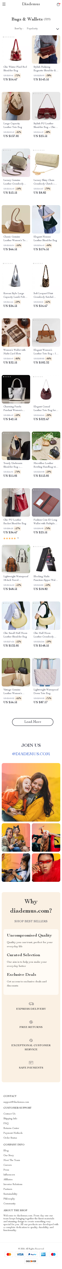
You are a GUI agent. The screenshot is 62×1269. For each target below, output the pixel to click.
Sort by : (19, 29)
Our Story (8, 1155)
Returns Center (11, 1128)
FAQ (6, 1123)
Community (9, 1204)
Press (6, 1170)
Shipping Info (10, 1119)
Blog (6, 1151)
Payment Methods (13, 1133)
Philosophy (9, 1199)
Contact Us (9, 1114)
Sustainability (10, 1194)
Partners (7, 1189)
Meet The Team (11, 1160)
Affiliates (8, 1179)
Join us (31, 745)
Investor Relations (12, 1184)
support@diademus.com (16, 1102)
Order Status (10, 1138)
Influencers (9, 1175)
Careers (7, 1165)
